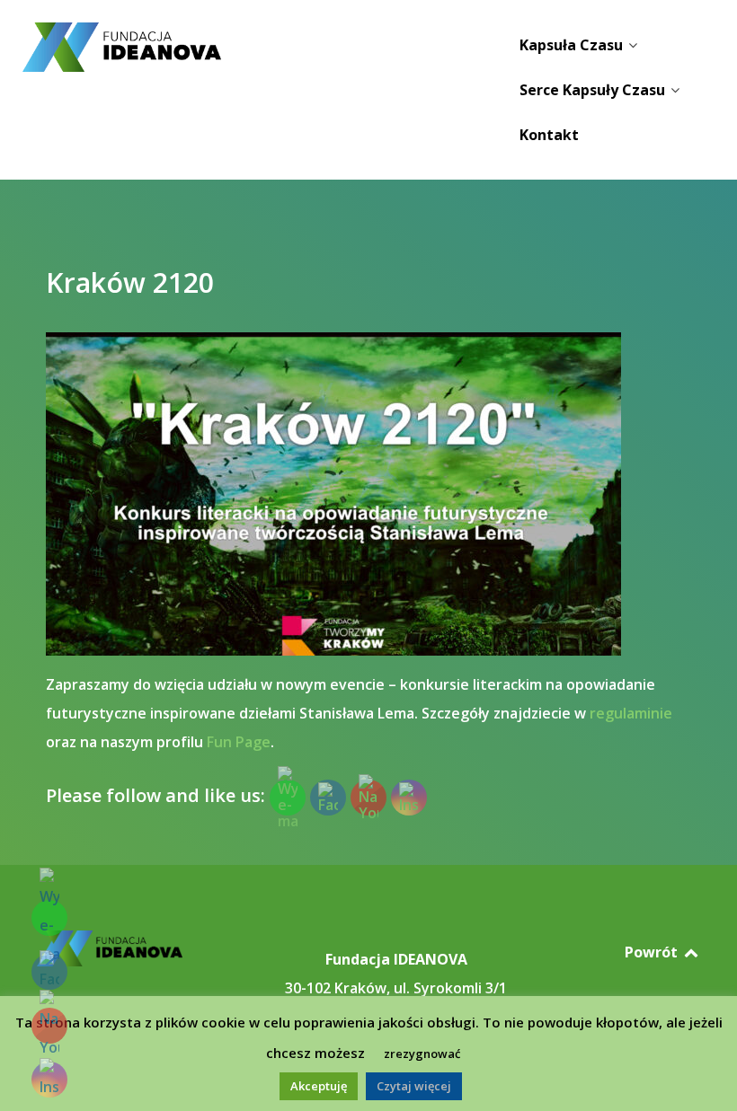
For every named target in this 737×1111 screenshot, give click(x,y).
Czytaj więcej (414, 1086)
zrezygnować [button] (422, 1053)
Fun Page (239, 742)
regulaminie (631, 713)
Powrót (653, 952)
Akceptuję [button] (318, 1086)
